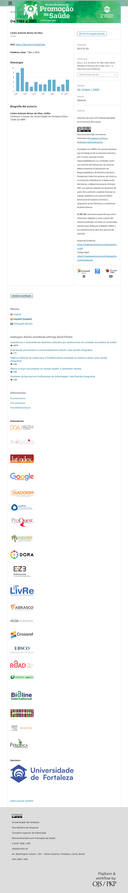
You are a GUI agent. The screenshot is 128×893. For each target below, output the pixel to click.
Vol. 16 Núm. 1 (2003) (41, 11)
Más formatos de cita (89, 74)
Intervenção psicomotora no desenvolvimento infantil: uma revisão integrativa (51, 350)
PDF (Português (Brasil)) (93, 33)
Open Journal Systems (21, 800)
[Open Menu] (10, 3)
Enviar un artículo (21, 295)
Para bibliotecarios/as (20, 407)
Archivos (23, 11)
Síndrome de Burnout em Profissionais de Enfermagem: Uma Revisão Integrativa (52, 376)
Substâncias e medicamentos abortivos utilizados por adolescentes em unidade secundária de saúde (63, 342)
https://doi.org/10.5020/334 (30, 44)
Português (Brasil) (23, 323)
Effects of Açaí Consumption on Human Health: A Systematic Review (45, 368)
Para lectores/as (17, 398)
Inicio (12, 11)
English (17, 314)
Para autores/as (17, 403)
